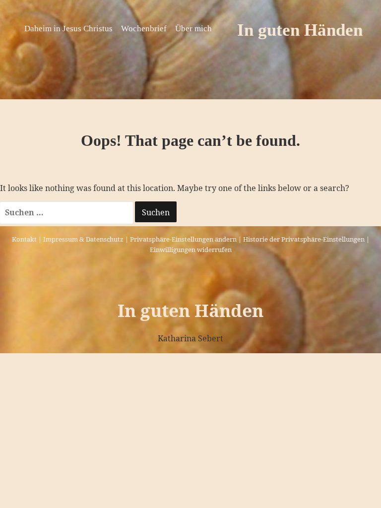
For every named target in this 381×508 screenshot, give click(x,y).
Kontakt (24, 239)
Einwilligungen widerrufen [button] (191, 249)
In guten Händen (300, 30)
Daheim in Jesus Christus (68, 28)
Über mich (193, 28)
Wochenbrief (144, 28)
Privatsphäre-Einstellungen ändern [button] (183, 239)
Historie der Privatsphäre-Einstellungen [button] (304, 239)
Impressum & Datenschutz (83, 239)
